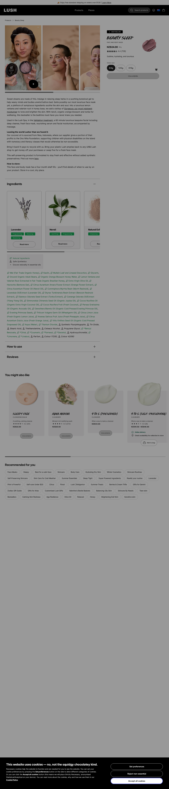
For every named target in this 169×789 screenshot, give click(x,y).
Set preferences (136, 766)
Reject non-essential (136, 773)
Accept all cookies (136, 781)
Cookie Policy (12, 780)
